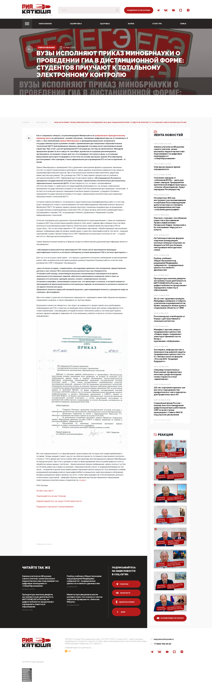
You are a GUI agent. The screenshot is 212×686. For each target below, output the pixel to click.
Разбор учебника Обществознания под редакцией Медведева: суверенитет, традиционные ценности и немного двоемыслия (84, 580)
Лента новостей (168, 135)
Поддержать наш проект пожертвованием (55, 507)
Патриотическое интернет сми (37, 15)
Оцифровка (76, 24)
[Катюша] (36, 9)
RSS (69, 651)
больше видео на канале (172, 618)
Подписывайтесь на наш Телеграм (51, 496)
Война (131, 24)
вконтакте (125, 593)
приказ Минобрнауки (70, 141)
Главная (25, 122)
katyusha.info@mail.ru (164, 639)
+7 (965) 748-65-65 (162, 644)
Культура (157, 24)
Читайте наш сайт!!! (45, 491)
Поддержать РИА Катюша (138, 10)
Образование (45, 24)
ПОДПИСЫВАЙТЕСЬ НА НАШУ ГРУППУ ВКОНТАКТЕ (59, 501)
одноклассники (126, 602)
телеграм (124, 584)
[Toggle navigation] (27, 24)
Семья (183, 24)
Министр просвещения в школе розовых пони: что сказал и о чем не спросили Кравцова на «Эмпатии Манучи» (84, 598)
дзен (123, 612)
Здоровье (105, 24)
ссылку (82, 480)
